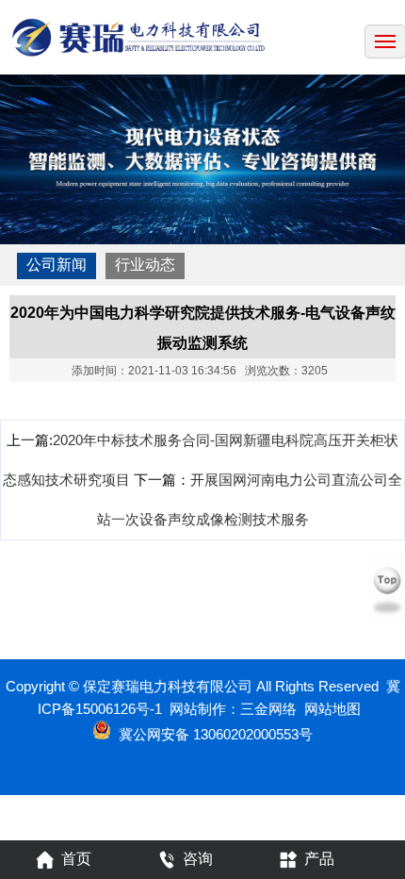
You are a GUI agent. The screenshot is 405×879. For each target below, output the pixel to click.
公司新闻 (56, 265)
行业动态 (145, 265)
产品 (319, 859)
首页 (76, 859)
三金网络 (268, 709)
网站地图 (332, 709)
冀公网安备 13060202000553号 (216, 734)
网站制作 (198, 709)
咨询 (198, 859)
